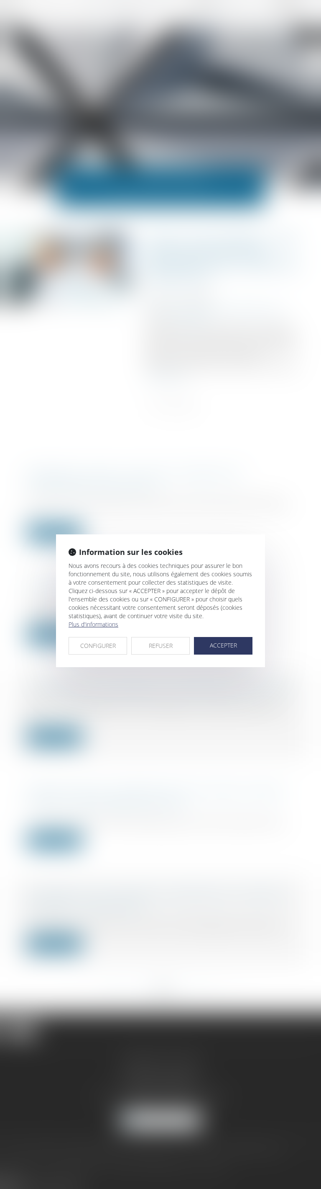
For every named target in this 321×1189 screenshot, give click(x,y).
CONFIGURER (98, 646)
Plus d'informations (93, 624)
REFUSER (161, 646)
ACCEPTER (223, 645)
